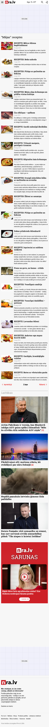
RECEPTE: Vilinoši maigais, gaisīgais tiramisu (27, 144)
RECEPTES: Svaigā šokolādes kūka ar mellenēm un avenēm (30, 179)
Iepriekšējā (6, 384)
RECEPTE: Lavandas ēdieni (26, 321)
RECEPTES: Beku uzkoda (25, 59)
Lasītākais (7, 392)
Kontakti (28, 719)
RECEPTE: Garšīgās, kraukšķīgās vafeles (29, 357)
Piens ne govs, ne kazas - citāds (29, 268)
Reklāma (10, 716)
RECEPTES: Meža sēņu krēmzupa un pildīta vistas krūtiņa (30, 93)
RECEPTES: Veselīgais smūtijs (28, 284)
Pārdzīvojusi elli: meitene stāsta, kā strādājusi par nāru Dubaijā (20, 463)
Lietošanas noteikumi (35, 716)
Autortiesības (4, 719)
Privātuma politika (23, 716)
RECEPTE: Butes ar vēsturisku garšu (30, 372)
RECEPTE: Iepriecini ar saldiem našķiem (28, 248)
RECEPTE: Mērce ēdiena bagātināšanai (25, 44)
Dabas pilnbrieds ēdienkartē (27, 231)
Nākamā (43, 384)
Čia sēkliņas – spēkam (24, 112)
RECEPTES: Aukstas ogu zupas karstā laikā (28, 336)
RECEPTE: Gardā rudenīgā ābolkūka (30, 127)
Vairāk (25, 599)
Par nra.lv (3, 716)
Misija (15, 716)
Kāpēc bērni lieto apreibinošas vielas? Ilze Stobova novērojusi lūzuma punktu (21, 592)
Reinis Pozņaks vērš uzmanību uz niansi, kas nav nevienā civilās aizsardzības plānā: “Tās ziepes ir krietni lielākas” (23, 534)
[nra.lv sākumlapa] (10, 2)
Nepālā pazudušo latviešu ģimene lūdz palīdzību (22, 498)
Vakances (22, 719)
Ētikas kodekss (14, 719)
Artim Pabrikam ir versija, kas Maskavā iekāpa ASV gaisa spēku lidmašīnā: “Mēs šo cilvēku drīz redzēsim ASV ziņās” (23, 427)
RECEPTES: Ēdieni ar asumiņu (27, 196)
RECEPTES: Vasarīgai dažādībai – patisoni (29, 301)
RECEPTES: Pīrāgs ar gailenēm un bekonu (29, 72)
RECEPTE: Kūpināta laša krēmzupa (30, 159)
